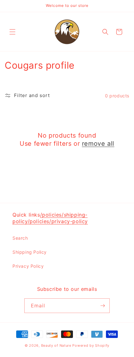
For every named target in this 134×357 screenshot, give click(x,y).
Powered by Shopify (90, 345)
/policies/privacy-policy (58, 221)
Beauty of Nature (56, 345)
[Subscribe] (102, 305)
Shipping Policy (29, 252)
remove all (98, 143)
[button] (12, 32)
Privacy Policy (28, 266)
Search (20, 238)
